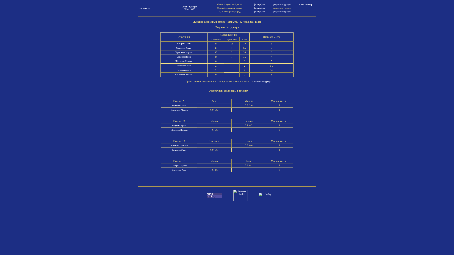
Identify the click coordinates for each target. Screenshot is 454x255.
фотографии (259, 4)
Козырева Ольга (184, 43)
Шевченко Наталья (184, 61)
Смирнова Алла (184, 70)
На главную (145, 8)
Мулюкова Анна (184, 65)
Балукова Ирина (184, 57)
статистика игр (305, 4)
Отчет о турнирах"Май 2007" (189, 8)
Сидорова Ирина (184, 48)
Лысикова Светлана (184, 74)
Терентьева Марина (184, 52)
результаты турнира (281, 4)
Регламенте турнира (262, 81)
